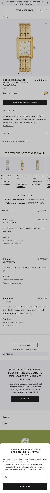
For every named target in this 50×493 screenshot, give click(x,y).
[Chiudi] (46, 447)
